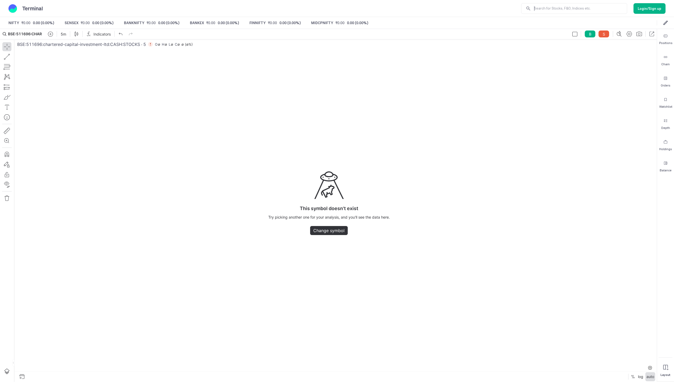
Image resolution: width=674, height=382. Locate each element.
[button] (328, 205)
